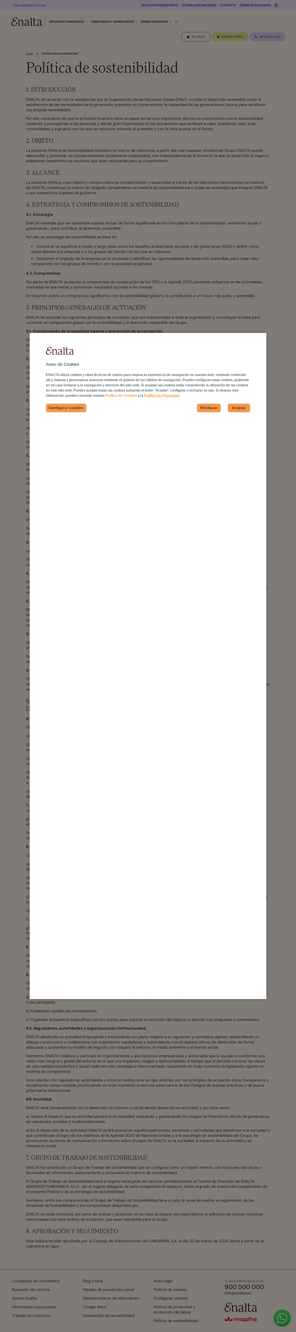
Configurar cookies (66, 408)
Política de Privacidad (162, 395)
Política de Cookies (121, 395)
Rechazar (208, 408)
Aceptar (239, 408)
